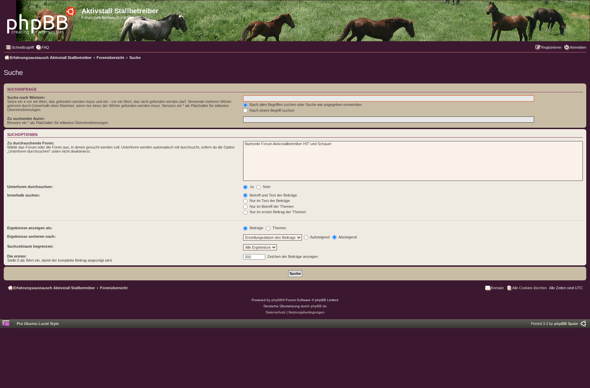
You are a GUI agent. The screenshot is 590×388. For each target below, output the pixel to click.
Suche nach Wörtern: (26, 97)
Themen (278, 228)
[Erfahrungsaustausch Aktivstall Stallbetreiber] (42, 18)
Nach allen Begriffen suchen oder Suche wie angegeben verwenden (305, 105)
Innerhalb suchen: (23, 195)
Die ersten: (17, 256)
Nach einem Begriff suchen (271, 110)
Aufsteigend (319, 237)
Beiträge (256, 228)
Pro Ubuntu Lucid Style (38, 324)
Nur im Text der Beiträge (269, 201)
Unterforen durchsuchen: (30, 187)
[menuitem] (42, 47)
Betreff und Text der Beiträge (273, 195)
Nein (266, 187)
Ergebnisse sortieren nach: (31, 236)
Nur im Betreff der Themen (271, 206)
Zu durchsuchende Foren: (30, 143)
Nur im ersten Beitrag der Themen (277, 212)
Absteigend (347, 237)
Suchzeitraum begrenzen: (30, 246)
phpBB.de (319, 306)
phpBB (276, 300)
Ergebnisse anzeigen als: (29, 228)
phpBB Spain (566, 324)
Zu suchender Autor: (26, 119)
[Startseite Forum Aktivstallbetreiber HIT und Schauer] (413, 144)
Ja (251, 187)
